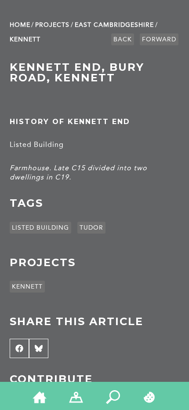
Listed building (40, 227)
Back (122, 39)
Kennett (25, 39)
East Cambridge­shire (114, 25)
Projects (52, 25)
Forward (159, 39)
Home (20, 25)
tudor (91, 227)
